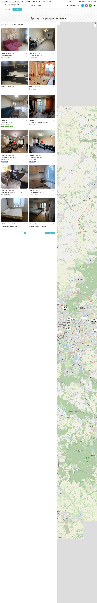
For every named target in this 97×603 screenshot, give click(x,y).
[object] (14, 56)
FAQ (40, 1)
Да (17, 9)
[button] (68, 1)
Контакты (34, 1)
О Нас (11, 1)
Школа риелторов (47, 1)
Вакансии (28, 1)
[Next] (50, 233)
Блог (22, 1)
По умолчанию (17, 24)
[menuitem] (24, 5)
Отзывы (17, 1)
